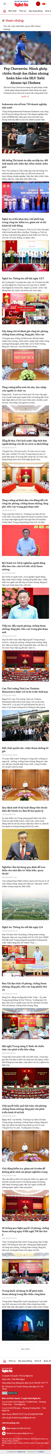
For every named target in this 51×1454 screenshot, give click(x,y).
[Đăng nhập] (38, 4)
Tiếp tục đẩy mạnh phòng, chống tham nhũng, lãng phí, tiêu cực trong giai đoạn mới (25, 629)
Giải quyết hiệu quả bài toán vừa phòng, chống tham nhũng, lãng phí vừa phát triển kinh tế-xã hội (24, 1109)
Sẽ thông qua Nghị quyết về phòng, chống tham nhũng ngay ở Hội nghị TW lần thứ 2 (25, 1231)
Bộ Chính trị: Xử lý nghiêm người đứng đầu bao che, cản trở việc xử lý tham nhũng (23, 566)
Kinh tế (38, 1361)
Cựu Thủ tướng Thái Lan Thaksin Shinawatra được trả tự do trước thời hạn (25, 690)
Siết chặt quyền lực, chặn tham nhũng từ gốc (25, 750)
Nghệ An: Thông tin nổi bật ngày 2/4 (22, 927)
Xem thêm (25, 1349)
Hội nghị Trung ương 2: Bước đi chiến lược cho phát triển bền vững (23, 1048)
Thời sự (22, 11)
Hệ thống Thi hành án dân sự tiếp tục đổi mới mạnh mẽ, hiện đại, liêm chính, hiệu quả (25, 163)
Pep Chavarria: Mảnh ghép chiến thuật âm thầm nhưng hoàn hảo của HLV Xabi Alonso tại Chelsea (25, 75)
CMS (21, 1452)
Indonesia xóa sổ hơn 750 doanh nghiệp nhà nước (24, 106)
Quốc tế (25, 97)
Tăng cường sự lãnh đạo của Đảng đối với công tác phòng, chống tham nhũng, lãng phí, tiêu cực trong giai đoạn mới (25, 503)
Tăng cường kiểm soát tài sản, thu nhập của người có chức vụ (24, 389)
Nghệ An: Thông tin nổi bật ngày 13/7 (23, 278)
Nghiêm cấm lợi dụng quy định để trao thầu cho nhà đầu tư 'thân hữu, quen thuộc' (23, 870)
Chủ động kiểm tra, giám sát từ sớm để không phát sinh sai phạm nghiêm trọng (24, 1170)
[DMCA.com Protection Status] (25, 1393)
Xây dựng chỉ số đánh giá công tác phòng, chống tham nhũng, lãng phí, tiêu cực (25, 333)
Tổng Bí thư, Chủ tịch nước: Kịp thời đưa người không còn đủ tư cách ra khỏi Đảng (25, 442)
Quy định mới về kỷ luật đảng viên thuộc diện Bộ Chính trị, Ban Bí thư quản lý (25, 809)
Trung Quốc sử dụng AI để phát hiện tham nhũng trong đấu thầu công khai (23, 1292)
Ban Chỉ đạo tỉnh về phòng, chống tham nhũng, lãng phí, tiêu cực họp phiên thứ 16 (24, 986)
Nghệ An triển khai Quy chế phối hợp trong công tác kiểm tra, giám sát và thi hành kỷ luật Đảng (24, 222)
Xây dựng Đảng (36, 11)
